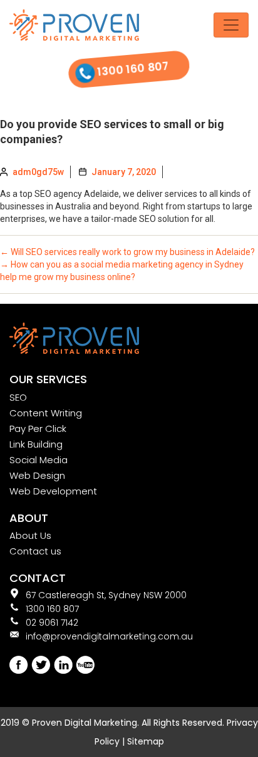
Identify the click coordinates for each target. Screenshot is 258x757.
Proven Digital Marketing (84, 722)
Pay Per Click (37, 428)
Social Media (38, 459)
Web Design (37, 475)
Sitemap (145, 741)
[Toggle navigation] (231, 25)
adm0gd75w (38, 172)
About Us (30, 535)
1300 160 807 (133, 69)
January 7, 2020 (123, 172)
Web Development (53, 491)
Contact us (35, 551)
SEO (18, 397)
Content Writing (45, 412)
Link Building (36, 444)
